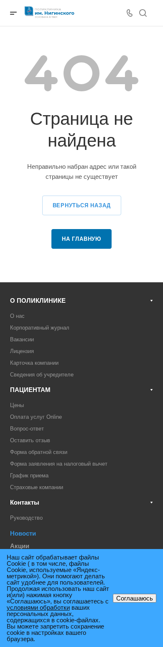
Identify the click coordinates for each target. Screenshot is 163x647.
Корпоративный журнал (39, 328)
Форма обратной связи (38, 452)
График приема (29, 475)
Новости (23, 533)
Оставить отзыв (30, 440)
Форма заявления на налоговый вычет (58, 464)
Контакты (24, 502)
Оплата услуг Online (36, 417)
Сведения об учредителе (42, 374)
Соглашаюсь (134, 598)
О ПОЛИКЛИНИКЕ (38, 300)
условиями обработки (38, 607)
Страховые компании (36, 487)
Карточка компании (34, 363)
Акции (19, 545)
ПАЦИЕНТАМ (30, 389)
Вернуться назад (82, 205)
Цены (17, 405)
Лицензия (22, 351)
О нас (17, 316)
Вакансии (22, 339)
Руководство (26, 518)
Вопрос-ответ (27, 428)
